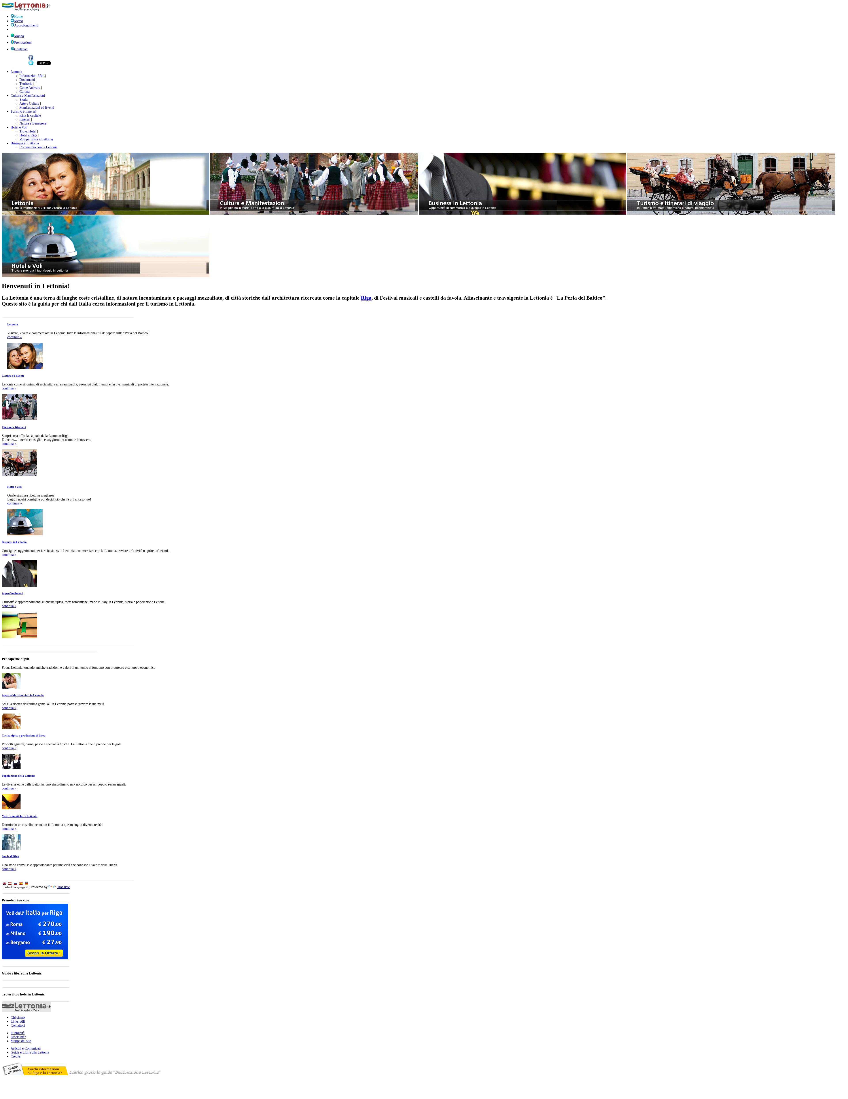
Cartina (24, 91)
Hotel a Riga (28, 135)
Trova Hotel (27, 131)
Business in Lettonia (25, 143)
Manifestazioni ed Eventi (36, 107)
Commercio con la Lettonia (38, 147)
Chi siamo (18, 1017)
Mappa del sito (21, 1041)
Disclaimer (18, 1037)
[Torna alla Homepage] (26, 9)
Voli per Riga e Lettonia (36, 139)
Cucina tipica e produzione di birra (23, 735)
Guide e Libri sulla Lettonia (30, 1052)
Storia (23, 99)
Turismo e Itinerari (23, 111)
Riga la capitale (30, 115)
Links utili (18, 1021)
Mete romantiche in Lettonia (19, 816)
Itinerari (24, 119)
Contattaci (21, 49)
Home (18, 16)
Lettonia (16, 72)
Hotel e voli (14, 486)
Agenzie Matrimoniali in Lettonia (23, 695)
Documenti (27, 79)
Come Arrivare (29, 87)
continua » (14, 337)
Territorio (25, 83)
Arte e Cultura (29, 103)
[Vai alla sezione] (105, 213)
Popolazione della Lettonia (18, 775)
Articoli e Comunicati (26, 1048)
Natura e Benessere (32, 123)
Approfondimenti (26, 25)
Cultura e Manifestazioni (28, 95)
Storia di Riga (10, 856)
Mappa (19, 36)
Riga (366, 298)
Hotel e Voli (19, 127)
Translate (63, 887)
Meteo (18, 21)
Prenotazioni (23, 42)
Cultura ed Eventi (13, 375)
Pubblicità (18, 1033)
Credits (16, 1056)
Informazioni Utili (31, 75)
